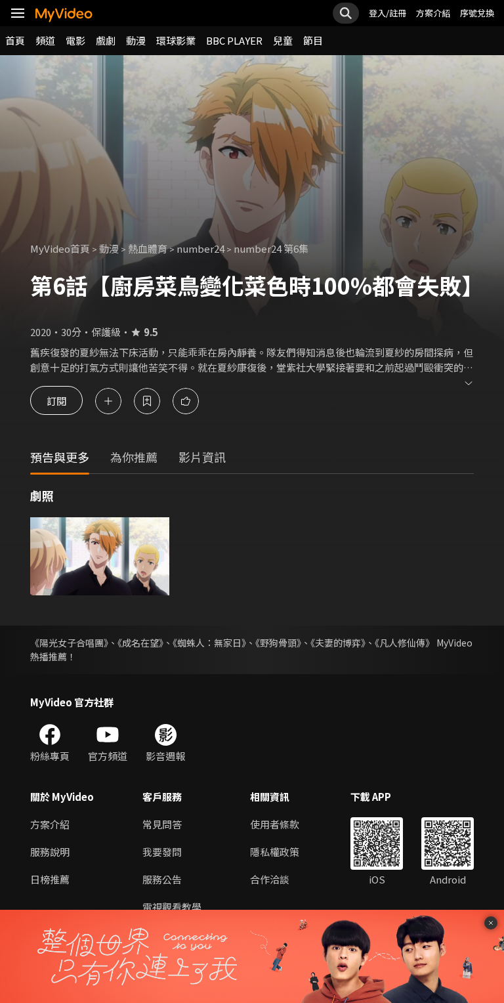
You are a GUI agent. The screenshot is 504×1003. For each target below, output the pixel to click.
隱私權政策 (274, 852)
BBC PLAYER (234, 40)
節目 (313, 40)
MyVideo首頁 (60, 248)
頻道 (45, 40)
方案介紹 (433, 13)
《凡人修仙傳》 (404, 642)
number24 (200, 248)
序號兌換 (477, 13)
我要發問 (162, 852)
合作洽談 (269, 879)
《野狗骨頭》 (278, 642)
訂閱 (56, 401)
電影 (75, 40)
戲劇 (106, 40)
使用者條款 (274, 824)
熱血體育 (147, 248)
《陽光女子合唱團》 (69, 642)
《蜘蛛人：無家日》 (209, 642)
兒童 (283, 40)
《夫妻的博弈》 (338, 642)
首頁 (15, 40)
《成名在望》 (140, 642)
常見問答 (162, 824)
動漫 (136, 40)
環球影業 (176, 40)
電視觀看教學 (171, 907)
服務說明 (50, 852)
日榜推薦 (50, 879)
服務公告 (162, 879)
